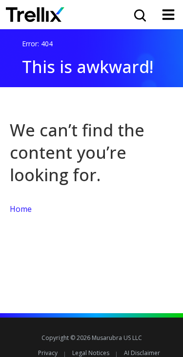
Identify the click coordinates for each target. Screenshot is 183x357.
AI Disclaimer (142, 353)
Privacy (48, 353)
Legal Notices (90, 353)
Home (21, 209)
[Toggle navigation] (168, 14)
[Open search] (139, 14)
